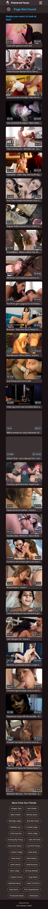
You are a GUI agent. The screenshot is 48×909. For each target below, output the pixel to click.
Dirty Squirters (16, 833)
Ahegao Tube (16, 808)
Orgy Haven (33, 877)
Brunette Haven (33, 821)
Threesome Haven (17, 896)
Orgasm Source (16, 877)
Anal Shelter (32, 808)
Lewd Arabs (32, 852)
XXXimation (34, 896)
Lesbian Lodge (16, 852)
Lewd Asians (16, 858)
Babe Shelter (16, 815)
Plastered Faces (20, 2)
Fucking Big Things (15, 839)
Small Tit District (33, 883)
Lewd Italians (32, 858)
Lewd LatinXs (15, 864)
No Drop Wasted (31, 871)
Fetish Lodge (33, 833)
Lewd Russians (32, 864)
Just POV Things (33, 846)
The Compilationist (31, 889)
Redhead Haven (15, 883)
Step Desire (13, 889)
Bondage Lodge (15, 821)
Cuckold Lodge (32, 827)
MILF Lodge (14, 871)
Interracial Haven (15, 846)
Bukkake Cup (15, 827)
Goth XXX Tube (34, 839)
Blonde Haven (32, 815)
